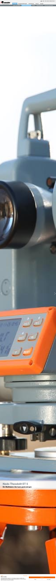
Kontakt (41, 3)
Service (37, 3)
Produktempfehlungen (22, 3)
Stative (33, 5)
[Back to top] (53, 564)
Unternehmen (31, 3)
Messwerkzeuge (40, 5)
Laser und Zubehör (16, 5)
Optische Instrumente (26, 5)
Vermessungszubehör (49, 5)
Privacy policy (25, 575)
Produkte (15, 3)
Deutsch (52, 1)
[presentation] (2, 293)
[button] (2, 575)
